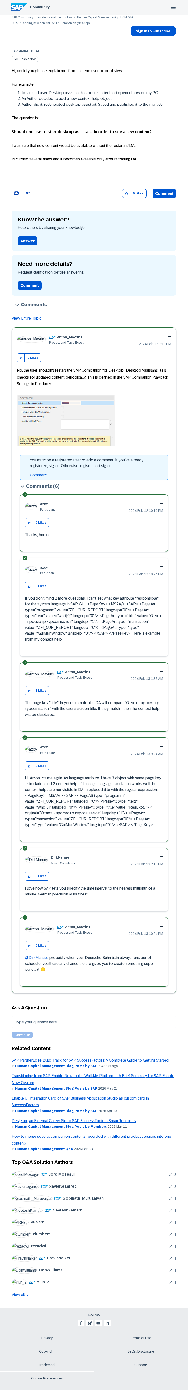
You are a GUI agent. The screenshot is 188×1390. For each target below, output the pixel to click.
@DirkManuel (36, 958)
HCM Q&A (126, 17)
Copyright (47, 1351)
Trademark (47, 1365)
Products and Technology (55, 17)
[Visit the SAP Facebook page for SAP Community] (81, 1323)
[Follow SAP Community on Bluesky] (90, 1323)
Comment (164, 193)
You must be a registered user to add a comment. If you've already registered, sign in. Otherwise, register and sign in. (86, 463)
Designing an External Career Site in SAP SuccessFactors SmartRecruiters (74, 1121)
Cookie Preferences (47, 1378)
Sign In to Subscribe (153, 31)
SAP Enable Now (25, 59)
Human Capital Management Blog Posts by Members (61, 1126)
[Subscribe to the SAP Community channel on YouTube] (98, 1323)
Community (40, 7)
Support (141, 1365)
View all (18, 1295)
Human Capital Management (96, 17)
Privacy (47, 1338)
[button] (126, 193)
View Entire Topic (26, 318)
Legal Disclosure (141, 1351)
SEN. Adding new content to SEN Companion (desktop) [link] (53, 23)
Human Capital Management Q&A (44, 1149)
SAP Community (22, 17)
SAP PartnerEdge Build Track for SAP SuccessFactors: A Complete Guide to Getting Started (90, 1060)
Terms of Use (141, 1338)
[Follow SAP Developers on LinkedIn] (107, 1323)
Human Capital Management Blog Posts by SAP (56, 1066)
